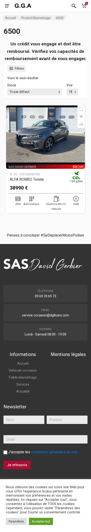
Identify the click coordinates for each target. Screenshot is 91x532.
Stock (11, 85)
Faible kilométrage (23, 377)
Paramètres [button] (16, 521)
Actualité (23, 391)
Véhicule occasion (23, 370)
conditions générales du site (54, 452)
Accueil (10, 18)
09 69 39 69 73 (45, 296)
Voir (69, 85)
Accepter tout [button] (41, 521)
